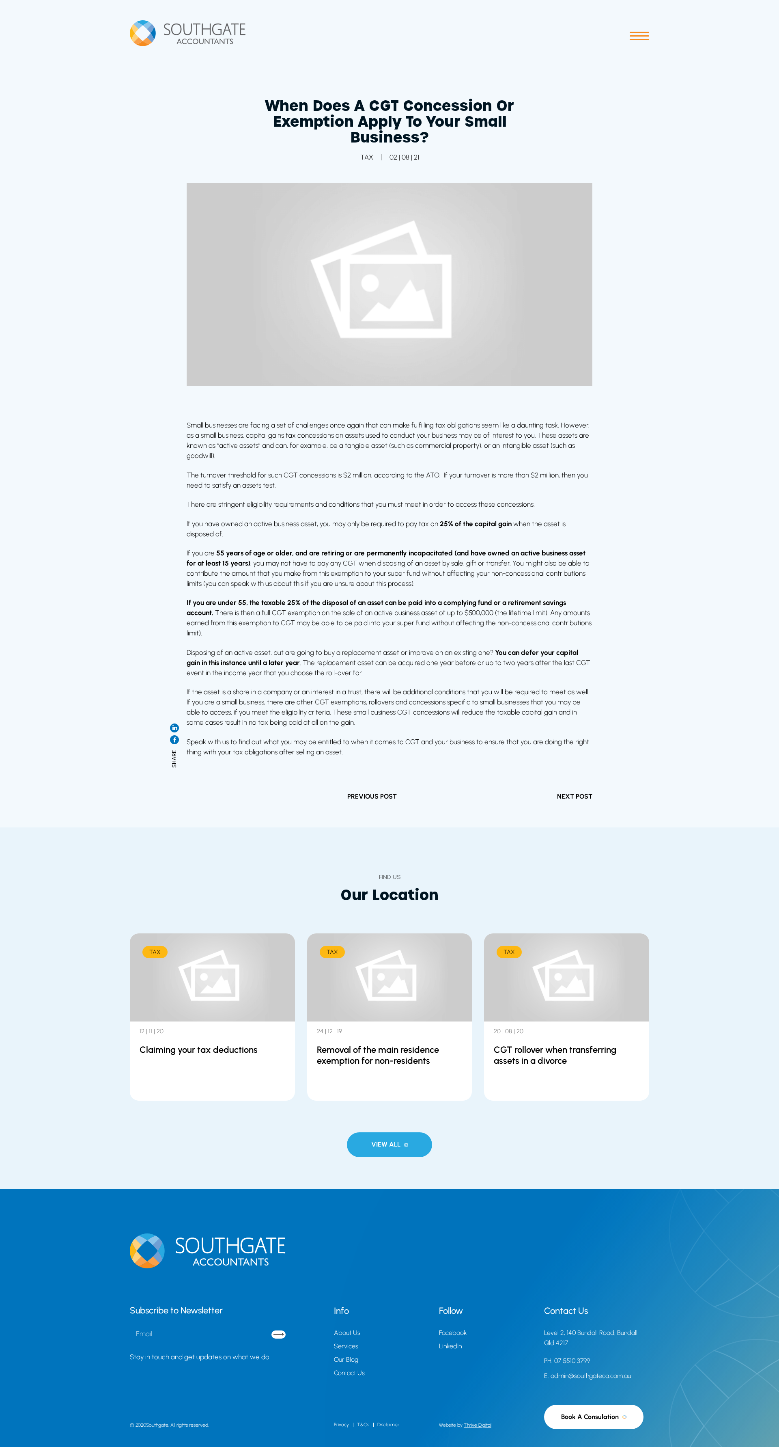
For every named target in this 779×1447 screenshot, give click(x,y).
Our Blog (346, 1359)
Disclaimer (388, 1425)
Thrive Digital (477, 1425)
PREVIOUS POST (372, 796)
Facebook (453, 1333)
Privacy (341, 1425)
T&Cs (363, 1425)
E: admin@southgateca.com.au (587, 1376)
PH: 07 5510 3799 (567, 1361)
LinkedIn (450, 1346)
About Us (347, 1333)
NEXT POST (574, 796)
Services (346, 1346)
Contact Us (349, 1373)
